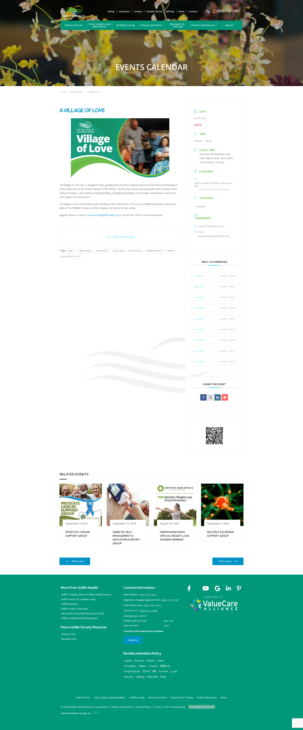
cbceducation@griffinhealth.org (102, 215)
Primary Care (68, 634)
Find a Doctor (74, 25)
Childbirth (201, 206)
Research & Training (177, 25)
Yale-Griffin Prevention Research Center (83, 613)
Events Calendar (76, 92)
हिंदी (154, 671)
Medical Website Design (74, 713)
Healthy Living (125, 25)
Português (130, 665)
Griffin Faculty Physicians (74, 608)
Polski (160, 660)
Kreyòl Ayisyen (132, 671)
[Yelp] (238, 589)
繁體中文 (165, 665)
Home (63, 92)
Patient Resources (203, 25)
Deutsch (138, 660)
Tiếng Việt (152, 676)
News (181, 11)
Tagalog (139, 676)
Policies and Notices (121, 706)
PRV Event (78, 561)
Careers (138, 11)
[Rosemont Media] (96, 713)
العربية (173, 671)
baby (71, 251)
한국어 (146, 671)
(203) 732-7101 (170, 600)
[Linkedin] (217, 397)
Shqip (163, 676)
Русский (163, 671)
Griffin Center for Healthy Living (78, 599)
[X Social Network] (210, 397)
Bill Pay (170, 11)
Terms (157, 706)
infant (171, 251)
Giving (111, 11)
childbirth (102, 251)
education (135, 251)
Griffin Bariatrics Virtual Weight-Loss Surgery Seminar (174, 536)
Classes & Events (151, 25)
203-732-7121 (168, 623)
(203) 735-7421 (148, 594)
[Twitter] (196, 589)
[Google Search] (206, 11)
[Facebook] (189, 589)
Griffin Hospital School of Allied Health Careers (86, 594)
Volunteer (124, 11)
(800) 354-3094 (149, 610)
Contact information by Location (143, 631)
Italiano (142, 665)
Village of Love (70, 256)
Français (153, 665)
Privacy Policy (143, 706)
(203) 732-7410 (152, 605)
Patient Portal (154, 11)
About (229, 25)
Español (150, 660)
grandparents (154, 251)
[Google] (217, 589)
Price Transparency (175, 706)
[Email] (225, 397)
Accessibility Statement (201, 706)
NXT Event (225, 561)
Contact (193, 11)
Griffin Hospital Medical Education (79, 618)
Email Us (133, 640)
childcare (119, 251)
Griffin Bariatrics (70, 603)
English (128, 660)
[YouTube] (205, 589)
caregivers (84, 251)
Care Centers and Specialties (100, 25)
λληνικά (128, 676)
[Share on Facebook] (203, 397)
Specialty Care (68, 638)
